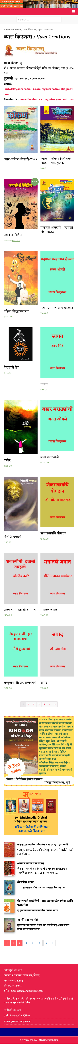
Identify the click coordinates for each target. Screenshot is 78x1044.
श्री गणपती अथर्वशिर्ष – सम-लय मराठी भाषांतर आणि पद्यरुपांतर (45, 903)
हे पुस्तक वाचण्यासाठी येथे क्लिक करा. (37, 910)
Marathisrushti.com (48, 1040)
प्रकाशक (16, 30)
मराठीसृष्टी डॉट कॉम (12, 1010)
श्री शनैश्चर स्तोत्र (25, 882)
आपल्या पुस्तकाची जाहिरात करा (17, 1021)
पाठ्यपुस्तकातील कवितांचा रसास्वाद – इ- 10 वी (42, 844)
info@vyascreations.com (23, 89)
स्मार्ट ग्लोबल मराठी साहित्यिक (17, 1016)
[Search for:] (39, 20)
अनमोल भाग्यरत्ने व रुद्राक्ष (30, 863)
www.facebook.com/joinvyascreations (47, 99)
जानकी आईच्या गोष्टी (27, 920)
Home (7, 30)
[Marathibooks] (39, 5)
